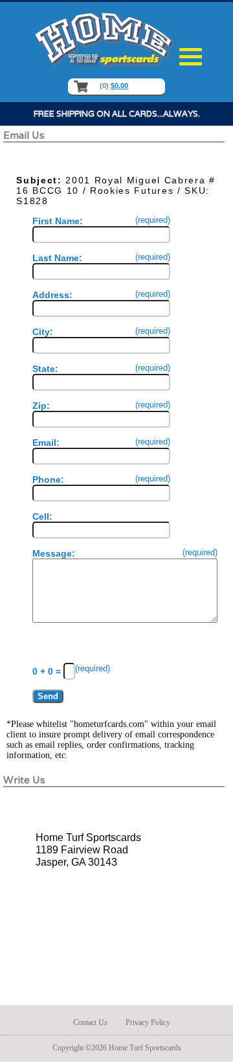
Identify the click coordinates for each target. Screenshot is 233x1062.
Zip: (101, 405)
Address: (101, 295)
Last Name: (101, 258)
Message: (124, 553)
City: (101, 332)
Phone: (101, 479)
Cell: (42, 516)
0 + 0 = (47, 671)
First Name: (101, 221)
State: (101, 369)
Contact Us (90, 1023)
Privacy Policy (148, 1023)
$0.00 (119, 85)
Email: (101, 442)
